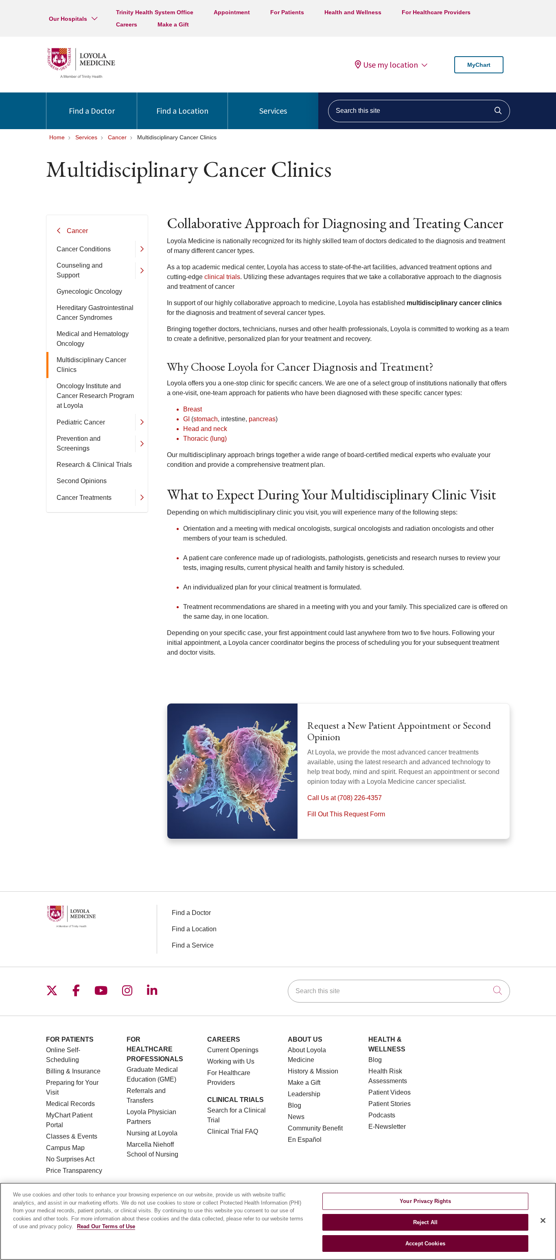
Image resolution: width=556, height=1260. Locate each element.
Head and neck (205, 428)
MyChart (478, 65)
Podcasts (381, 1115)
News (296, 1116)
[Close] (543, 1220)
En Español (305, 1139)
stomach (205, 419)
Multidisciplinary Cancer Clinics (91, 364)
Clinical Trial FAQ (232, 1131)
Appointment (232, 12)
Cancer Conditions (84, 249)
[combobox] (419, 111)
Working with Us (230, 1061)
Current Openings (232, 1050)
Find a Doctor (92, 111)
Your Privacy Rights (425, 1201)
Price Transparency (74, 1170)
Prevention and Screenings (79, 443)
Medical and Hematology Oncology (93, 338)
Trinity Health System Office (154, 12)
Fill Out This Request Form (346, 814)
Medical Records (70, 1103)
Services (273, 111)
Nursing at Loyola (152, 1133)
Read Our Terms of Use (106, 1226)
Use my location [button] (390, 65)
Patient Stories (389, 1103)
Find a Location (182, 111)
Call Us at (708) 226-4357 (344, 797)
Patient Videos (389, 1092)
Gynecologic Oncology (89, 291)
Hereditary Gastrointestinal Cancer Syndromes (95, 312)
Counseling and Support (80, 270)
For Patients (287, 12)
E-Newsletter (387, 1126)
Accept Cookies (425, 1243)
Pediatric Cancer (81, 422)
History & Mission (313, 1071)
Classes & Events (71, 1136)
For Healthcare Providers (436, 12)
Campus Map (65, 1147)
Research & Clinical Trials (94, 464)
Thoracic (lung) (205, 438)
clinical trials (222, 276)
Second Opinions (82, 480)
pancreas (262, 419)
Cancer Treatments (84, 497)
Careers (126, 24)
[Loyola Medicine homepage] (81, 77)
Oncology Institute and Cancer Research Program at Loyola (95, 396)
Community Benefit (315, 1128)
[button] (141, 249)
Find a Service (193, 945)
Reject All (425, 1222)
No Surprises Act (70, 1159)
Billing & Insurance (73, 1071)
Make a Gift (173, 24)
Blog (294, 1105)
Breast (192, 409)
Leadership (304, 1094)
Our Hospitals (68, 18)
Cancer (77, 230)
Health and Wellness (352, 12)
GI (186, 419)
